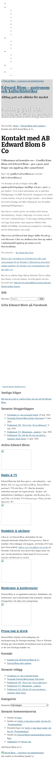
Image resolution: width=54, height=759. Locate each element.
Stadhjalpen (12, 741)
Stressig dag (26, 741)
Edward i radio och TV (24, 21)
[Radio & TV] (16, 468)
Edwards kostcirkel (23, 48)
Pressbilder (19, 75)
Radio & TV (9, 475)
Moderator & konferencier (19, 588)
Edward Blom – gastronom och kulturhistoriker (25, 89)
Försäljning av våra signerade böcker (22, 414)
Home (15, 125)
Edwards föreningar (23, 34)
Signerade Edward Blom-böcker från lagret (25, 418)
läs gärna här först (24, 252)
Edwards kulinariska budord (27, 58)
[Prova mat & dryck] (16, 624)
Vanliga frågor (20, 31)
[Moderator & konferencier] (16, 581)
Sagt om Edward (21, 17)
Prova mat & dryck (14, 631)
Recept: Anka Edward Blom (27, 55)
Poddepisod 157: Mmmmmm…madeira (24, 431)
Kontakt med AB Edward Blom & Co (31, 68)
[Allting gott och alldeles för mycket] (22, 80)
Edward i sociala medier (25, 45)
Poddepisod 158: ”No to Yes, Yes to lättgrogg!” (27, 425)
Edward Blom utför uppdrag (21, 65)
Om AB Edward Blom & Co (26, 14)
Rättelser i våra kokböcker (26, 62)
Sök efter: (5, 298)
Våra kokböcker (15, 51)
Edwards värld (14, 38)
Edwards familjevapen (24, 41)
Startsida (11, 4)
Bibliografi (18, 28)
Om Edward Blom (16, 7)
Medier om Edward (22, 24)
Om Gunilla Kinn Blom (24, 10)
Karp (19, 717)
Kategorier (5, 705)
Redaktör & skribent (15, 530)
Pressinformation (16, 72)
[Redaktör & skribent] (16, 524)
